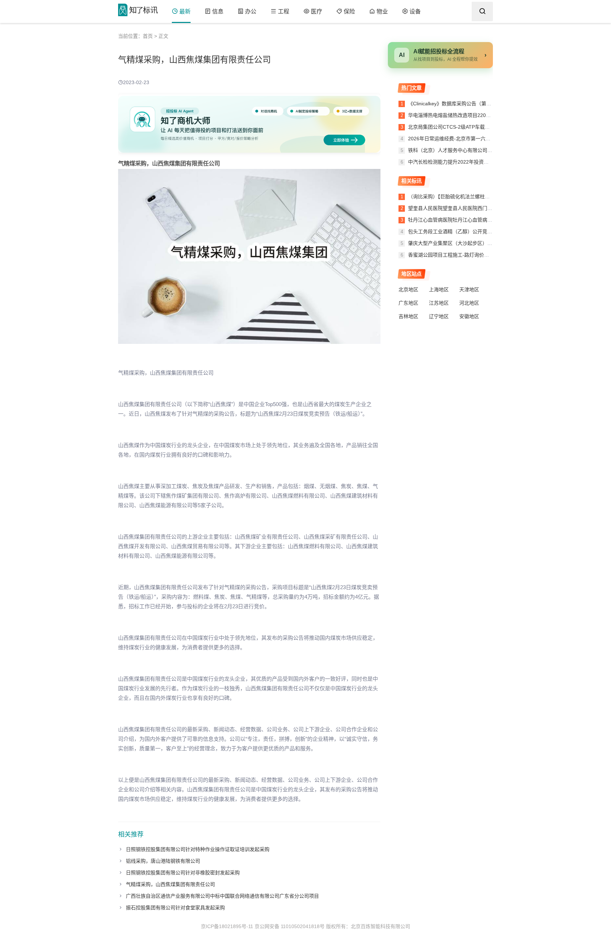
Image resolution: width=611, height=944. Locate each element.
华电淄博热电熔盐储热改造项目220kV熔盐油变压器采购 (469, 115)
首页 (148, 36)
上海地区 (439, 289)
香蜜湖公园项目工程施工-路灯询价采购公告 (456, 255)
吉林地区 (408, 316)
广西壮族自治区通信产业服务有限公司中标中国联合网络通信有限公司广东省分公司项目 (222, 896)
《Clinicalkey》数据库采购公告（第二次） (454, 103)
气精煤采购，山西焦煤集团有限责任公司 (170, 884)
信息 (217, 11)
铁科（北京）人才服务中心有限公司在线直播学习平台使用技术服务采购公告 (491, 150)
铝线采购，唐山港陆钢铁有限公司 (163, 861)
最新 (185, 11)
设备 (415, 11)
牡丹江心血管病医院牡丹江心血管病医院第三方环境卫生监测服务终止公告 (489, 220)
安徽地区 (469, 316)
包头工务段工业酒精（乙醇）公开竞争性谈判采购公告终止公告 (477, 231)
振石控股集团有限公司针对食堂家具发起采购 (175, 907)
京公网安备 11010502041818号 (290, 926)
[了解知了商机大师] (249, 123)
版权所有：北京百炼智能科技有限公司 (368, 926)
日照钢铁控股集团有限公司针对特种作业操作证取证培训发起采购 (197, 849)
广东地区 (408, 303)
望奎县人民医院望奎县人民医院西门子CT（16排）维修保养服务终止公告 (488, 208)
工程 (283, 11)
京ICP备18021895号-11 (227, 926)
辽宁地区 (439, 316)
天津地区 (469, 289)
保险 (349, 11)
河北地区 (469, 303)
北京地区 (408, 289)
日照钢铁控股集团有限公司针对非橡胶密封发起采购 (183, 872)
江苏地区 (439, 303)
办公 (250, 11)
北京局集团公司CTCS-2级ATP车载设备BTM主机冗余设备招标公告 (481, 127)
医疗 (316, 11)
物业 (382, 11)
